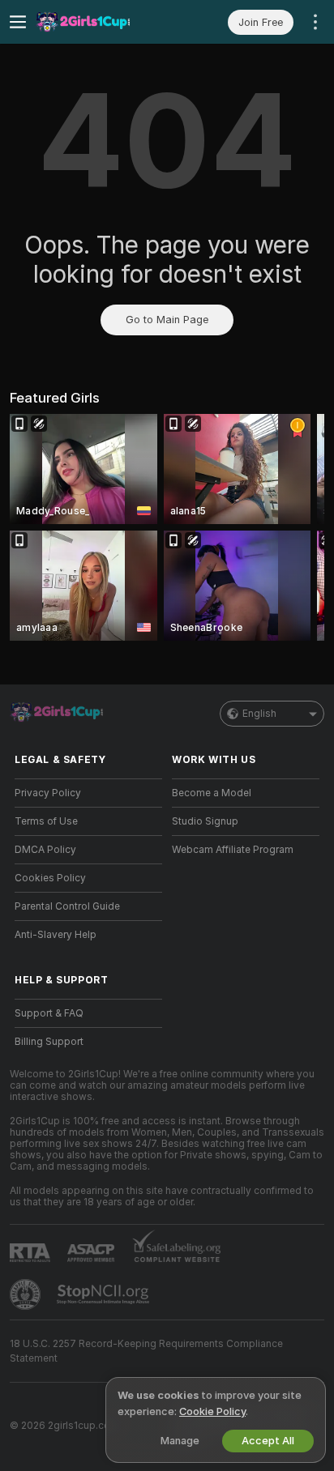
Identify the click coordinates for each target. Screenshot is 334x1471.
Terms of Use (46, 821)
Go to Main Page (167, 319)
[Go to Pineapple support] (27, 1294)
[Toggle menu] (18, 22)
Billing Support (49, 1041)
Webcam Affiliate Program (232, 849)
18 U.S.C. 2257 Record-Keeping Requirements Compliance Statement (146, 1351)
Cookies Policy (50, 878)
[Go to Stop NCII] (104, 1294)
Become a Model (211, 793)
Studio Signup (205, 821)
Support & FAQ (49, 1013)
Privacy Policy (48, 793)
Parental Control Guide (67, 906)
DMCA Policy (45, 849)
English (259, 713)
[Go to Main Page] (101, 22)
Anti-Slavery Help (55, 934)
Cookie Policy (212, 1411)
